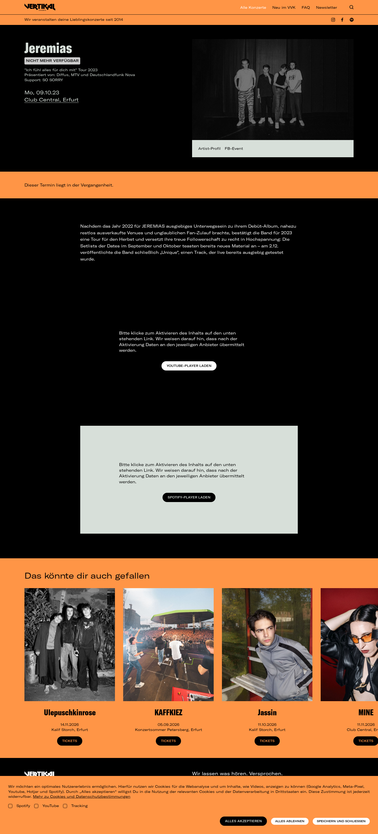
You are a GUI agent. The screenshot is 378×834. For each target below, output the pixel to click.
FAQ (306, 7)
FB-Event (234, 148)
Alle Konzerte (253, 7)
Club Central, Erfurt (51, 99)
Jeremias (48, 48)
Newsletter (326, 7)
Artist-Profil (209, 148)
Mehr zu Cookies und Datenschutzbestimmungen (81, 796)
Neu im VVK (283, 7)
